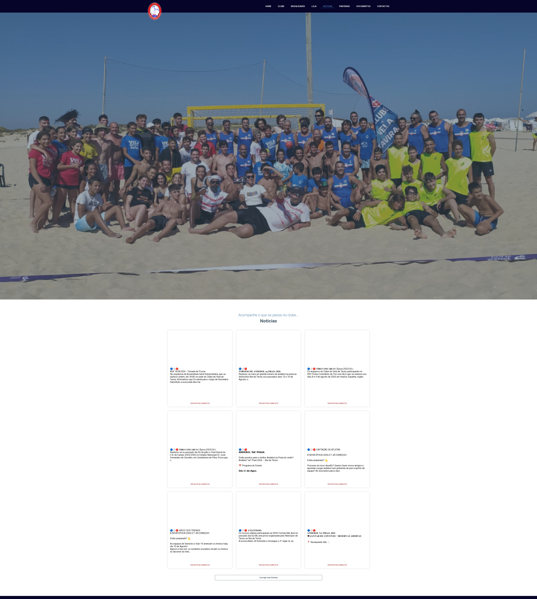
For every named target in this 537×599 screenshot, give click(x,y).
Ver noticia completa (199, 403)
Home (268, 6)
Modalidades (298, 6)
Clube (281, 6)
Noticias (327, 6)
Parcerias (344, 6)
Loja (314, 6)
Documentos (363, 6)
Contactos (383, 6)
